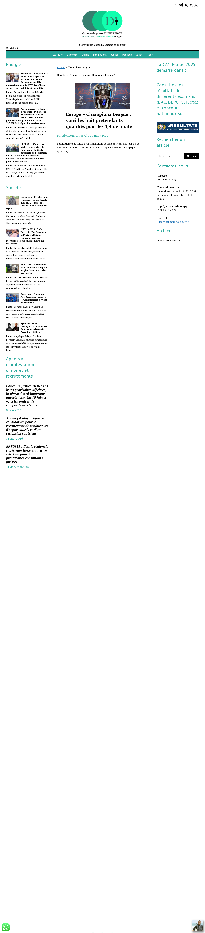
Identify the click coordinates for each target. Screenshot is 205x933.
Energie (85, 54)
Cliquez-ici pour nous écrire (173, 222)
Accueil (61, 67)
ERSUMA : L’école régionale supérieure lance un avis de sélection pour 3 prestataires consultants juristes (27, 454)
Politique (127, 54)
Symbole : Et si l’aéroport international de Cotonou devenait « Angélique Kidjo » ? (34, 328)
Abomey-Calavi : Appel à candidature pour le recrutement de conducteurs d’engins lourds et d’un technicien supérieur (27, 425)
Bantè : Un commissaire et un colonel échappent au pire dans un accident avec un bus (34, 269)
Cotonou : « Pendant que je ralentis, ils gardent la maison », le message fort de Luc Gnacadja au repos (27, 203)
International (100, 54)
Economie (72, 54)
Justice (114, 54)
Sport (150, 54)
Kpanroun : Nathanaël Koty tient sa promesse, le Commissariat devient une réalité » (34, 298)
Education (57, 54)
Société (140, 54)
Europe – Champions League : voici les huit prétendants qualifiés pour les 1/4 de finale (102, 96)
